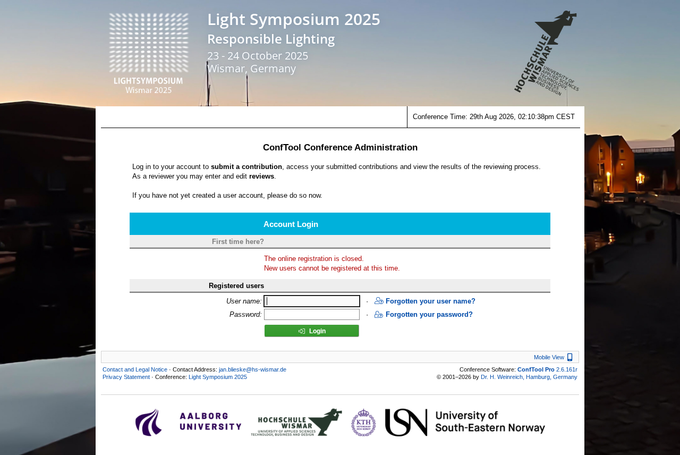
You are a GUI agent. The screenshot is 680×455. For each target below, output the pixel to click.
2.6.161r (547, 369)
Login (317, 331)
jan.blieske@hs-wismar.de (252, 369)
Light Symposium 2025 (293, 19)
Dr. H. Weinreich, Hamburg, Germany (529, 377)
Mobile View (554, 357)
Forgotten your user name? (430, 301)
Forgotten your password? (429, 314)
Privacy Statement (126, 377)
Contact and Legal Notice (135, 369)
